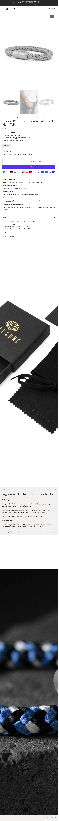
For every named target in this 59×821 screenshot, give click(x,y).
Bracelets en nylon (12, 117)
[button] (50, 8)
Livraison (13, 131)
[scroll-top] (54, 817)
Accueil (4, 117)
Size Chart (7, 145)
